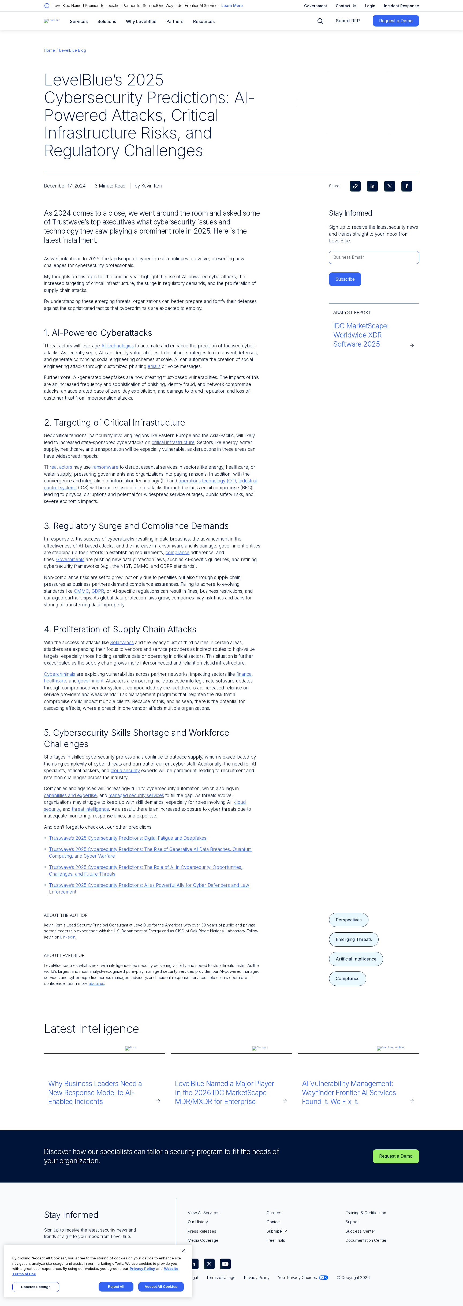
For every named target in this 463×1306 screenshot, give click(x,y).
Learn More (232, 5)
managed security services (136, 795)
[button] (320, 21)
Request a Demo (396, 20)
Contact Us (346, 5)
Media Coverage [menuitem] (203, 1240)
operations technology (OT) (207, 480)
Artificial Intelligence (356, 959)
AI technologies (117, 345)
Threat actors (58, 467)
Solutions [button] (107, 21)
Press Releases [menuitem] (202, 1231)
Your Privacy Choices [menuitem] (297, 1277)
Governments (70, 559)
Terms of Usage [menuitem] (221, 1277)
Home (49, 50)
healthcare (55, 681)
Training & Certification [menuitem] (366, 1212)
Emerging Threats (354, 939)
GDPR (98, 591)
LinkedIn (67, 937)
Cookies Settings (36, 1287)
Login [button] (370, 5)
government (90, 681)
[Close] (183, 1251)
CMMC (81, 591)
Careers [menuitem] (274, 1212)
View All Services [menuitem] (203, 1212)
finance (244, 674)
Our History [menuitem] (198, 1221)
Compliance (348, 978)
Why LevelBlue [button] (141, 21)
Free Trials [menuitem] (276, 1240)
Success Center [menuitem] (360, 1231)
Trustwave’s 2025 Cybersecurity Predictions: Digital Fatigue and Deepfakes (127, 838)
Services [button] (79, 21)
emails (154, 366)
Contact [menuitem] (274, 1221)
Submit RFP (348, 20)
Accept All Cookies (161, 1286)
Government (315, 5)
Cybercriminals (59, 674)
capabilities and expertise (70, 795)
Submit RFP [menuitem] (277, 1231)
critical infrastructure (173, 442)
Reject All (116, 1286)
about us (96, 983)
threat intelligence (90, 809)
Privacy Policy (142, 1268)
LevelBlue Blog (72, 50)
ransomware (105, 467)
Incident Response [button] (401, 5)
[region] (98, 1271)
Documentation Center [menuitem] (366, 1240)
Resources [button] (204, 21)
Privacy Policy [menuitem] (257, 1277)
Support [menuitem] (353, 1221)
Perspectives (349, 919)
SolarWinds (122, 642)
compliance (177, 552)
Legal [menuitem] (193, 1277)
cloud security (125, 770)
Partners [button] (174, 21)
